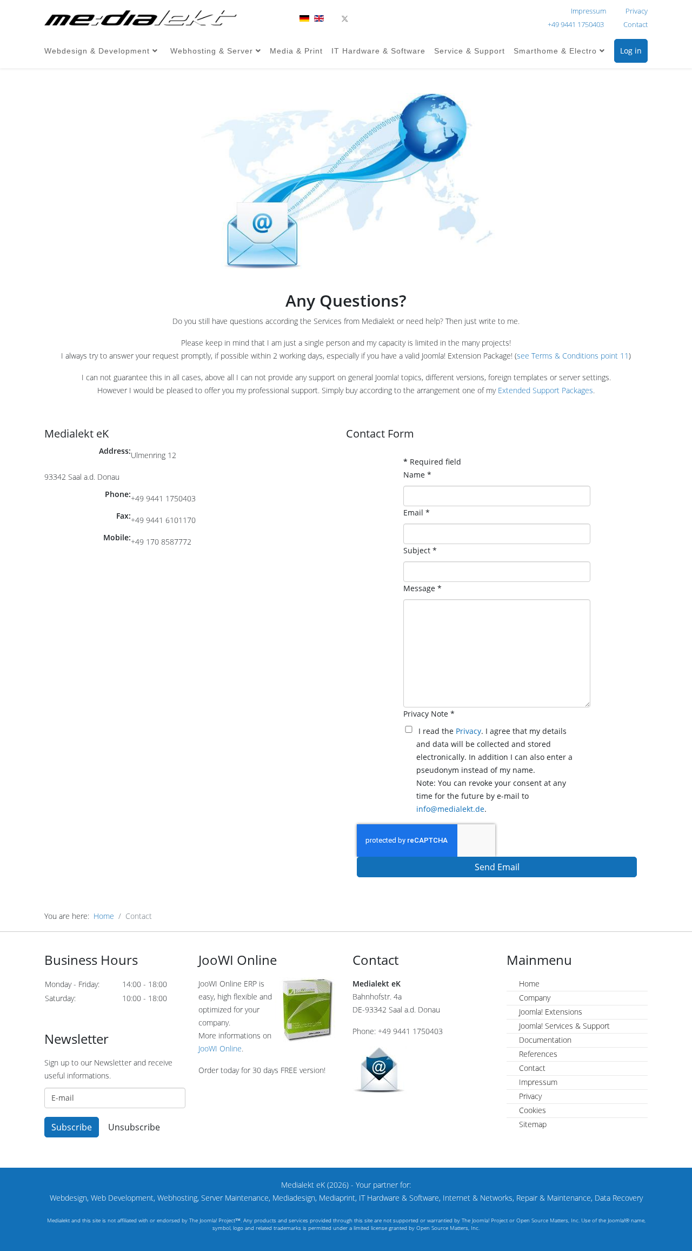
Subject (420, 550)
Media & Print (296, 51)
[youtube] (372, 19)
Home (104, 916)
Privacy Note (429, 714)
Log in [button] (631, 50)
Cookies (531, 1110)
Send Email (497, 867)
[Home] (140, 17)
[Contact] (423, 1070)
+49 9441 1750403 (576, 24)
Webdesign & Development (97, 51)
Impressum (588, 11)
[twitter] (345, 19)
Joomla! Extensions (549, 1012)
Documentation (544, 1040)
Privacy (637, 11)
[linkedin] (386, 19)
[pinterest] (359, 19)
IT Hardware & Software (378, 51)
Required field (432, 461)
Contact (635, 24)
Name (417, 474)
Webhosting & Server (211, 51)
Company (533, 997)
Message (422, 588)
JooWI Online (220, 1048)
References (537, 1054)
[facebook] (331, 19)
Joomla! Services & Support (563, 1026)
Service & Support (469, 51)
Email (416, 512)
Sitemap (532, 1124)
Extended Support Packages (545, 390)
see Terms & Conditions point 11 (573, 355)
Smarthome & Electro (555, 51)
